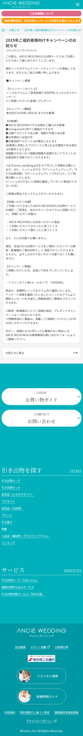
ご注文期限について (41, 13)
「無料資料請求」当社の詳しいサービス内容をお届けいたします (41, 20)
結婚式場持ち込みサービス (18, 587)
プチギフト (8, 501)
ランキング (8, 543)
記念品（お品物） (12, 508)
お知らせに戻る (14, 353)
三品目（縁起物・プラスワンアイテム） (26, 536)
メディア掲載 (38, 647)
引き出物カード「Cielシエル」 (20, 580)
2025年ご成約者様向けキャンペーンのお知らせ (52, 30)
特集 (4, 529)
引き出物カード (11, 480)
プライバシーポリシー (39, 721)
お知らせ (14, 30)
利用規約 (9, 712)
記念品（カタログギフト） (18, 494)
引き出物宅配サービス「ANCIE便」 (23, 594)
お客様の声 (61, 647)
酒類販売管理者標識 (66, 712)
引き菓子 (7, 522)
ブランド (7, 515)
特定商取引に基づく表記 (35, 712)
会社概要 (20, 647)
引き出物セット (11, 487)
